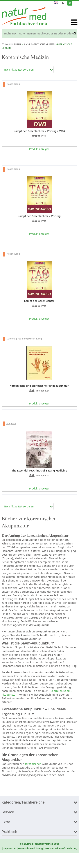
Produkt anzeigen (39, 149)
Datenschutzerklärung (30, 848)
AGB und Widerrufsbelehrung (61, 848)
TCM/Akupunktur (11, 44)
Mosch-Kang (13, 84)
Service (8, 812)
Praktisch (9, 831)
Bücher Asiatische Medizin (39, 44)
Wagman (11, 423)
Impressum (9, 848)
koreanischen (32, 764)
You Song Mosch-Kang (29, 338)
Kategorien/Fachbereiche (23, 802)
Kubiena (10, 338)
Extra (6, 822)
